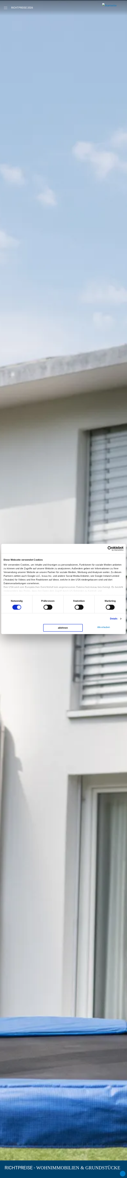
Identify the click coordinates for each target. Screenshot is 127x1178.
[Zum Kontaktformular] (122, 1173)
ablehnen (63, 628)
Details (114, 618)
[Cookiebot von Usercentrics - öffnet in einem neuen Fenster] (109, 548)
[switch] (48, 607)
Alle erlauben (103, 627)
